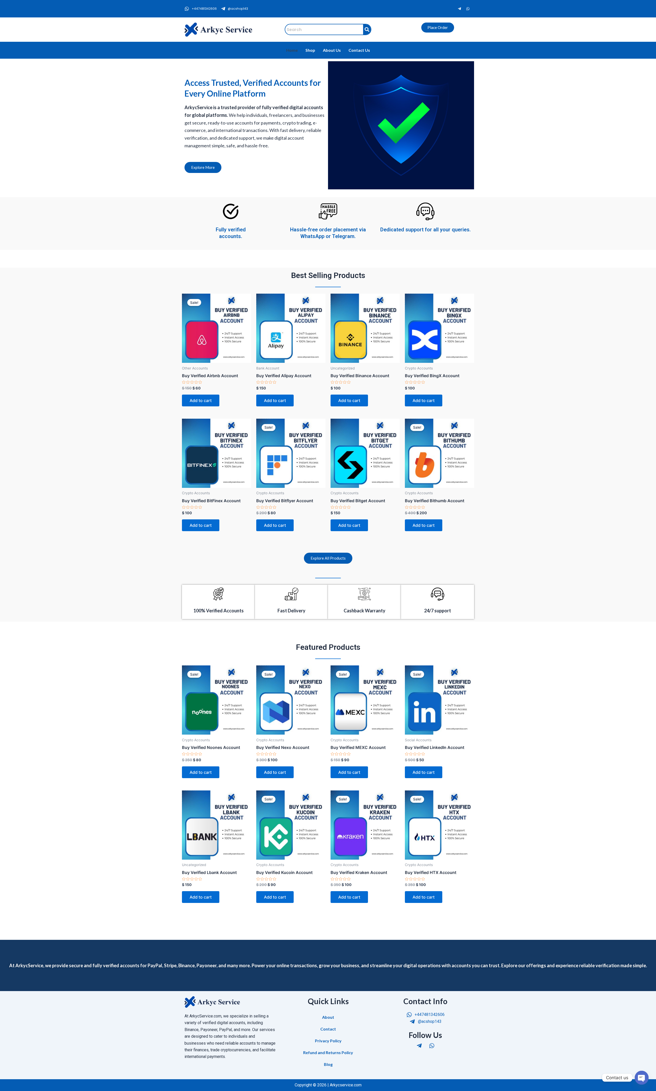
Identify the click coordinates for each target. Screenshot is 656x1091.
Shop (310, 50)
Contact (328, 1028)
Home (292, 50)
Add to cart (201, 400)
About (328, 1017)
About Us (332, 50)
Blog (328, 1064)
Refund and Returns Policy (328, 1052)
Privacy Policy (328, 1040)
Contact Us (359, 50)
